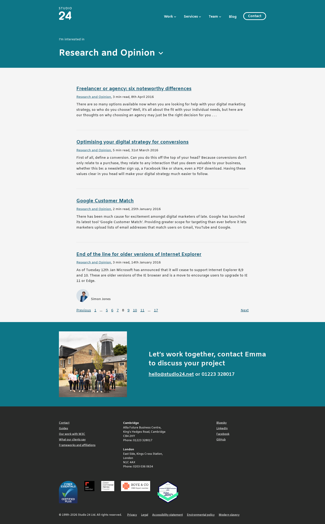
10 (136, 310)
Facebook (222, 434)
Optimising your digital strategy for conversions (132, 142)
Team (213, 16)
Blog (232, 17)
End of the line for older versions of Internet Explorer (138, 254)
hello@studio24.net (171, 374)
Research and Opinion (93, 97)
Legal (144, 515)
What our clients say (72, 439)
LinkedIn (222, 428)
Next (245, 310)
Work (168, 16)
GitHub (221, 439)
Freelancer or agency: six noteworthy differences (133, 89)
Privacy (132, 515)
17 (157, 310)
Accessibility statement (167, 515)
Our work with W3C (72, 434)
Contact (254, 16)
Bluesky (221, 423)
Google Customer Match (105, 201)
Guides (63, 428)
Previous (84, 310)
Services (191, 16)
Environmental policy (201, 515)
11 (143, 310)
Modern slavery (229, 515)
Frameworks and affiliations (77, 445)
